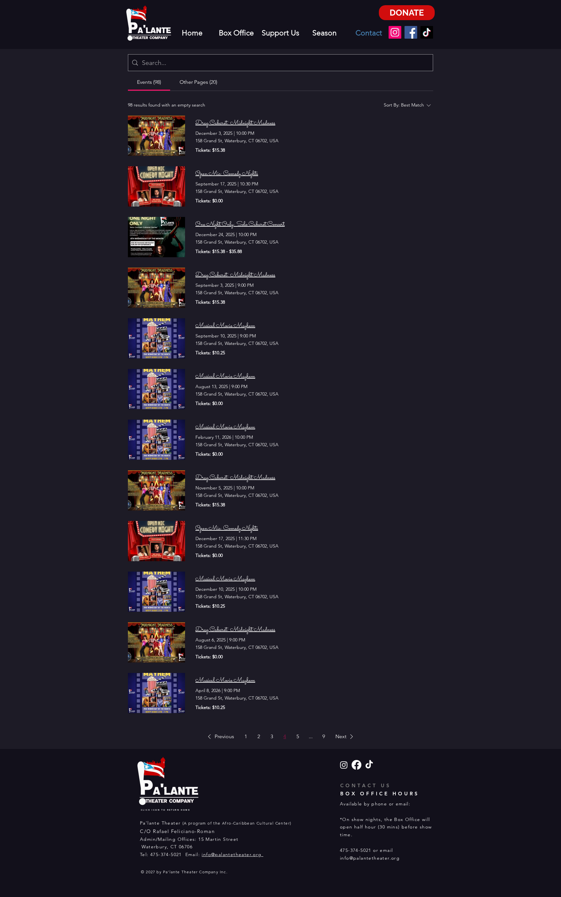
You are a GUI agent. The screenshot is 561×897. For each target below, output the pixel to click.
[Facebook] (411, 32)
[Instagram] (395, 32)
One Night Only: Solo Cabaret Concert (240, 224)
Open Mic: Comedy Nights (226, 173)
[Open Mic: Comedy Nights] (156, 186)
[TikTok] (426, 32)
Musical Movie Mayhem (225, 325)
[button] (220, 736)
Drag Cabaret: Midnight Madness (235, 123)
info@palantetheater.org (232, 854)
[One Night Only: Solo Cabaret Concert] (156, 237)
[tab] (149, 82)
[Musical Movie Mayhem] (156, 338)
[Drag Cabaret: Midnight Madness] (156, 136)
